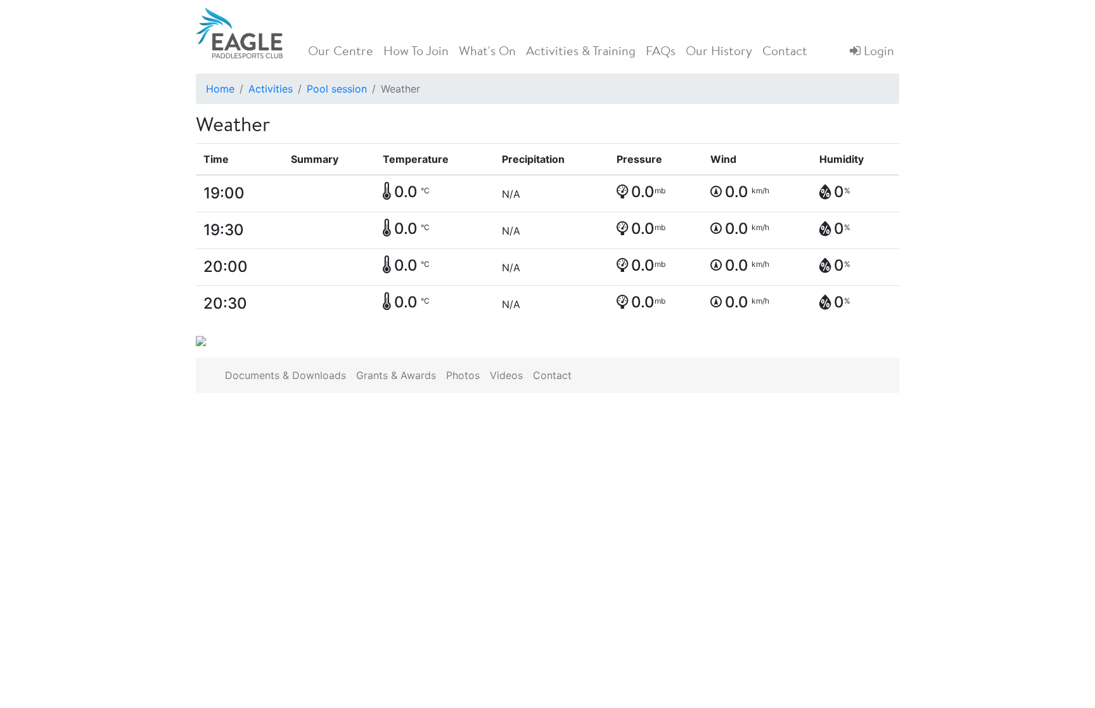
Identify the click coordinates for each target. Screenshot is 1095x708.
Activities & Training (581, 52)
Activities (270, 88)
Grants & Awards (396, 375)
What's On (487, 52)
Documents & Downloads (285, 375)
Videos (506, 375)
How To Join (416, 52)
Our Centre (340, 52)
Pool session (337, 88)
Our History (719, 52)
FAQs (661, 52)
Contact (784, 52)
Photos (463, 375)
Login (877, 52)
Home (220, 88)
